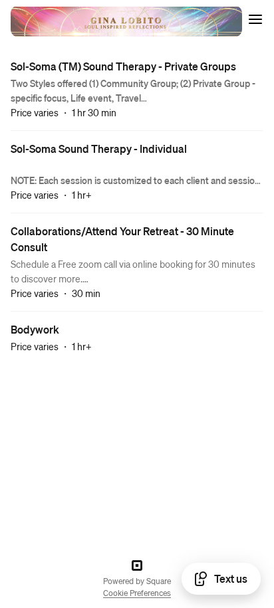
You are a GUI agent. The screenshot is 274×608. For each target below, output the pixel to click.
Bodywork (35, 329)
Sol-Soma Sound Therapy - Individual (99, 148)
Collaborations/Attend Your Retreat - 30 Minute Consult (122, 239)
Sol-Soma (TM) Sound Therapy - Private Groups (123, 66)
